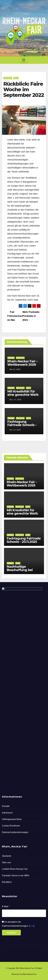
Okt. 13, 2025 (15, 430)
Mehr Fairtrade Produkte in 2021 (30, 316)
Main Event (7, 78)
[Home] (4, 60)
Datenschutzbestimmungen (15, 832)
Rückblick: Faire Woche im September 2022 (23, 89)
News (16, 78)
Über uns (6, 862)
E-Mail (6, 906)
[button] (43, 60)
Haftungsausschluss (12, 819)
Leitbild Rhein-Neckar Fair (15, 869)
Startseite (6, 856)
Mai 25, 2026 (15, 369)
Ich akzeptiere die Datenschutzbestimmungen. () (18, 924)
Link (32, 926)
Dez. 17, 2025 (15, 400)
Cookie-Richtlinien (11, 826)
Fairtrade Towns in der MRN (15, 875)
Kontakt (5, 806)
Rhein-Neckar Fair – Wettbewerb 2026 (22, 362)
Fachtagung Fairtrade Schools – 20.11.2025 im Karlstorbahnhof (22, 426)
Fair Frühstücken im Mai (14, 316)
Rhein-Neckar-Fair (29, 974)
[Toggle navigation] (23, 60)
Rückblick (7, 882)
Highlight (11, 357)
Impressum (7, 813)
